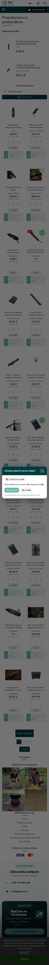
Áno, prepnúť (11, 490)
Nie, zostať (26, 490)
